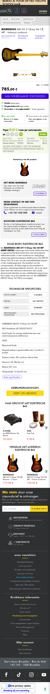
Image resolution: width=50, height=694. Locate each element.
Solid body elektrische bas (12, 22)
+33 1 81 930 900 (27, 536)
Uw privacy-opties (21, 685)
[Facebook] (6, 675)
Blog (25, 635)
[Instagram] (31, 675)
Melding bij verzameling (16, 690)
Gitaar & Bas (15, 19)
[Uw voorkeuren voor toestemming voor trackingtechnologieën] (45, 689)
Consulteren (39, 235)
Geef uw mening (25, 393)
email (39, 212)
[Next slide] (46, 428)
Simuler (43, 134)
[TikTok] (19, 675)
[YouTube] (44, 675)
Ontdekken (40, 194)
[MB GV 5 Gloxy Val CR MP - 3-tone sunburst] (25, 169)
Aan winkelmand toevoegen (25, 96)
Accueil (5, 19)
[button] (18, 74)
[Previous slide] (4, 428)
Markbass (27, 22)
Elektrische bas (28, 19)
